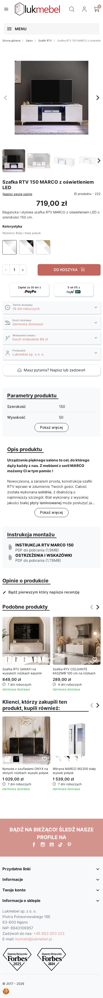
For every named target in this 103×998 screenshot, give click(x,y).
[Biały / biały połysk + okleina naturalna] (75, 759)
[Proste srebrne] (25, 659)
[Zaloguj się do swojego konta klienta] (84, 9)
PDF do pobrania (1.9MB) (37, 550)
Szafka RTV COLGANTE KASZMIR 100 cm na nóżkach (74, 671)
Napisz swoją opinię (17, 194)
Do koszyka (66, 269)
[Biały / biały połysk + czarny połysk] (66, 759)
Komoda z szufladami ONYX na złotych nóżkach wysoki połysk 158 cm (25, 773)
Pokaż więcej (51, 427)
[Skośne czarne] (33, 659)
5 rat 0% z (74, 287)
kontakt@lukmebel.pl (33, 939)
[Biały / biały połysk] (8, 759)
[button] (72, 9)
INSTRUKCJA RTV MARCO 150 (44, 545)
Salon (29, 40)
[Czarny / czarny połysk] (16, 759)
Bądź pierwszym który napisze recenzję (41, 592)
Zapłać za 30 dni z (29, 287)
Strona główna (11, 40)
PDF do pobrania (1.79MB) (38, 560)
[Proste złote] (8, 659)
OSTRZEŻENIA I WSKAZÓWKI (43, 555)
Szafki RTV (45, 40)
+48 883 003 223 (48, 933)
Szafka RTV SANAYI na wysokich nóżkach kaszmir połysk (22, 673)
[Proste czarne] (16, 659)
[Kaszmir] (58, 659)
